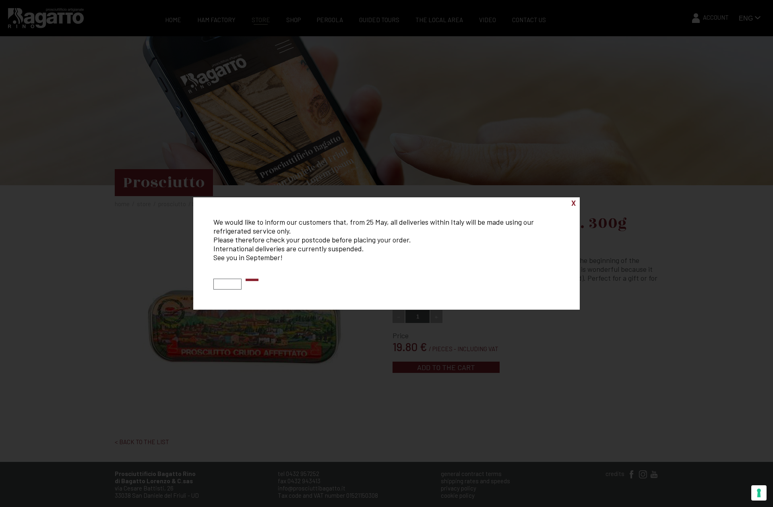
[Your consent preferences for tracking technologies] (759, 493)
